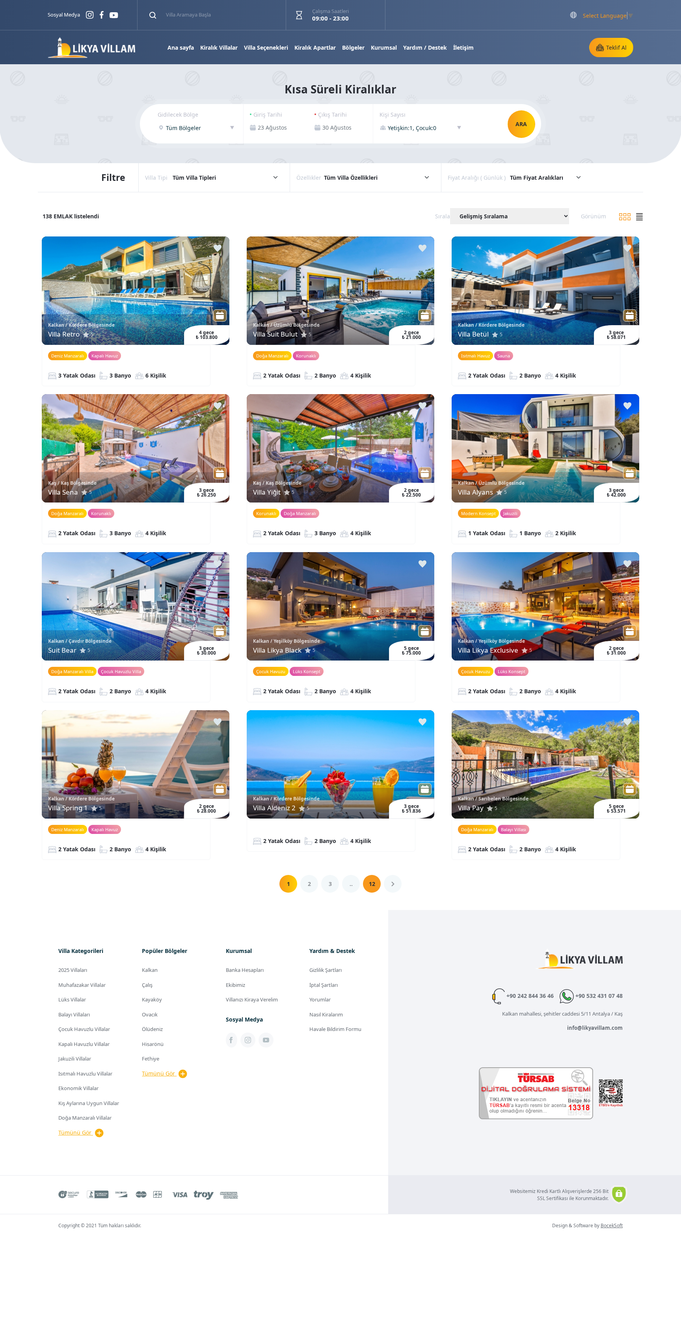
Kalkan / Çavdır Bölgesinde (80, 641)
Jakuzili (510, 513)
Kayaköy (152, 999)
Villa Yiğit (267, 492)
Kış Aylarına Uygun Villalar (88, 1103)
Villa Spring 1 (68, 807)
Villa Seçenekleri (266, 47)
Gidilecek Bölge (178, 114)
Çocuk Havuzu (270, 671)
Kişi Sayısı (393, 114)
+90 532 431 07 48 (598, 995)
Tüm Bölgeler (183, 128)
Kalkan (150, 969)
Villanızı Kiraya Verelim (252, 999)
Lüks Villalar (72, 999)
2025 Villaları (72, 969)
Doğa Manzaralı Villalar (85, 1117)
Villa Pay (471, 807)
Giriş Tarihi (267, 114)
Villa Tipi (156, 177)
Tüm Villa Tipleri (194, 177)
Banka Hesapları (245, 969)
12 (372, 884)
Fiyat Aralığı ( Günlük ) (477, 177)
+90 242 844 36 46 (529, 995)
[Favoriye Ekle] (217, 248)
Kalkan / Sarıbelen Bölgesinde (493, 798)
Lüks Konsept (306, 671)
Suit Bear (62, 650)
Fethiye (150, 1058)
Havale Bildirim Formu (335, 1029)
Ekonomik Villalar (78, 1088)
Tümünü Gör (75, 1132)
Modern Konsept (478, 513)
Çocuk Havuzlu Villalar (84, 1029)
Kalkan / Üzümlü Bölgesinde (286, 325)
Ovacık (150, 1014)
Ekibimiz (235, 984)
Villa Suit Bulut (275, 334)
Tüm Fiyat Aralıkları (536, 177)
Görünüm (593, 216)
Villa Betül (473, 334)
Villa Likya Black (277, 650)
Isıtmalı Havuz (475, 356)
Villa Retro (64, 334)
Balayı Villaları (74, 1014)
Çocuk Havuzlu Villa (121, 671)
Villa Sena (63, 492)
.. (351, 884)
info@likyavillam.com (595, 1027)
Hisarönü (153, 1044)
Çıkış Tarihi (332, 114)
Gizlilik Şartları (325, 969)
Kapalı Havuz (104, 356)
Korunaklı (306, 356)
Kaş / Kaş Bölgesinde (72, 483)
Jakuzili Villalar (74, 1058)
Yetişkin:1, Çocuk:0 (412, 128)
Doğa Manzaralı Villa (72, 671)
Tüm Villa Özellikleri (351, 177)
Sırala (442, 216)
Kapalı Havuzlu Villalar (84, 1044)
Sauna (503, 356)
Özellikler (308, 177)
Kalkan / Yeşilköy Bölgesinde (286, 641)
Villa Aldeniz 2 (274, 807)
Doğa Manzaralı (272, 356)
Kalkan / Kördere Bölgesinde (81, 325)
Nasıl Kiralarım (326, 1014)
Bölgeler (353, 47)
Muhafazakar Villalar (82, 984)
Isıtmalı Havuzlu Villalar (85, 1073)
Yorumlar (320, 999)
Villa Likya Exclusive (488, 650)
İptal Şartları (323, 984)
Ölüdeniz (152, 1029)
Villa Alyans (475, 492)
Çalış (147, 984)
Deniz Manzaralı (67, 356)
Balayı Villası (513, 829)
